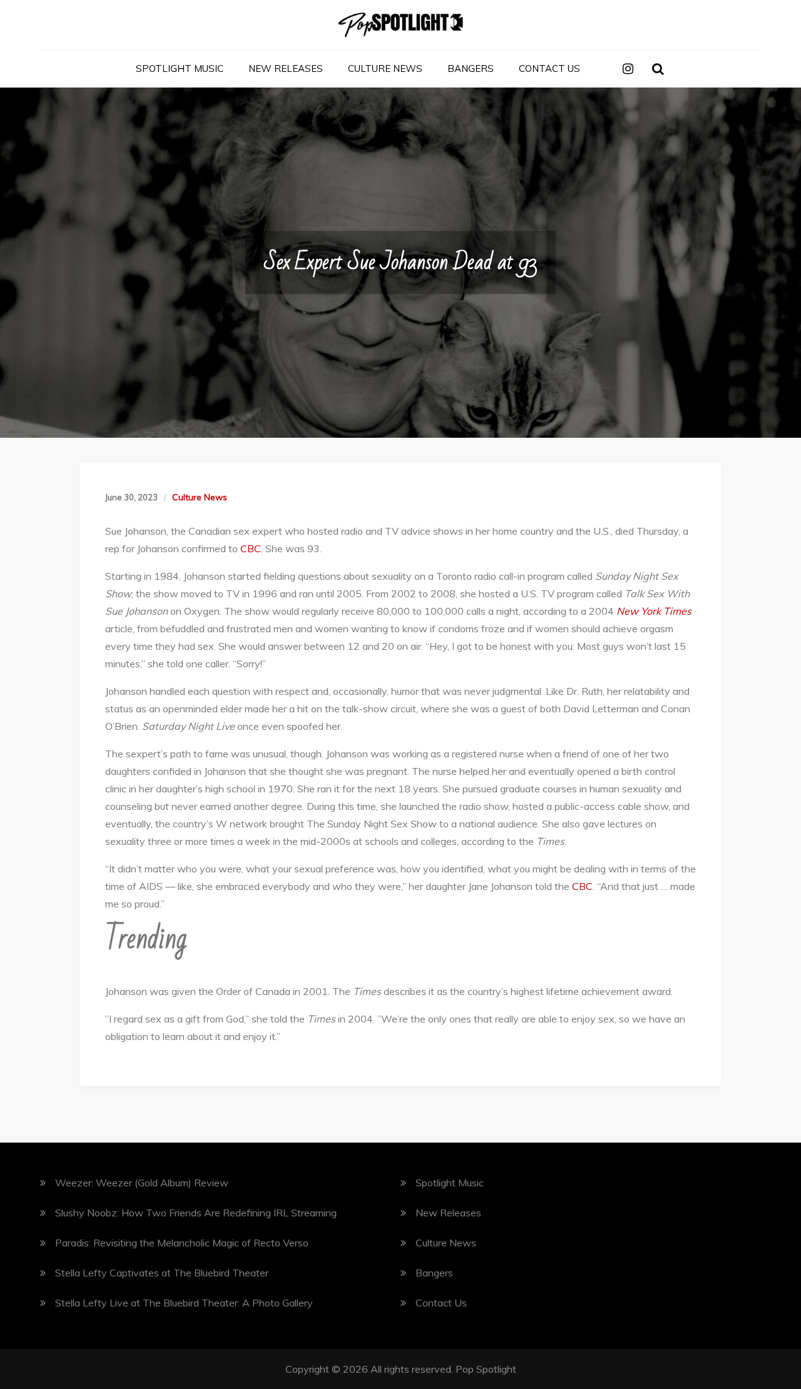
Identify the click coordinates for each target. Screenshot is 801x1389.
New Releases (285, 68)
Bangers (470, 68)
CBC (250, 548)
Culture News (385, 68)
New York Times (653, 611)
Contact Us (549, 68)
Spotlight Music (179, 68)
